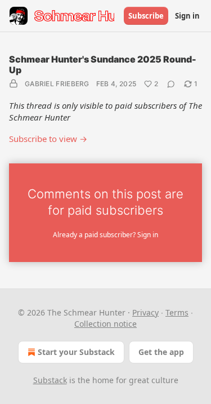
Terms (176, 312)
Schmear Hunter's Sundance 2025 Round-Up (102, 65)
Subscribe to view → (48, 138)
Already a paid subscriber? (105, 234)
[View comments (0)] (171, 84)
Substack (50, 380)
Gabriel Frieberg (57, 83)
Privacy (145, 312)
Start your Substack (76, 352)
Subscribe (146, 16)
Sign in (187, 16)
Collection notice (105, 323)
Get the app (161, 352)
